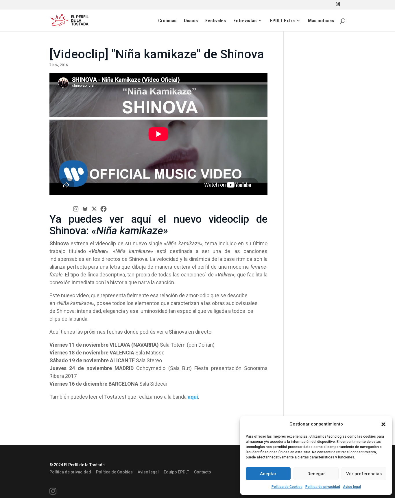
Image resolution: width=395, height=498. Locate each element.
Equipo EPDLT (176, 472)
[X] (94, 209)
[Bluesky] (85, 209)
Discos (191, 20)
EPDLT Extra (282, 20)
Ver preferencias (364, 473)
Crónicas (167, 20)
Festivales (215, 20)
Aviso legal (352, 487)
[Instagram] (76, 209)
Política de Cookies (287, 487)
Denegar (316, 473)
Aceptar (268, 473)
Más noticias (321, 20)
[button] (383, 424)
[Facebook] (103, 209)
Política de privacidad (322, 487)
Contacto (202, 472)
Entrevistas (244, 20)
